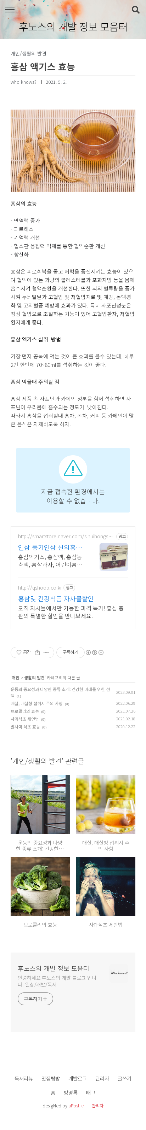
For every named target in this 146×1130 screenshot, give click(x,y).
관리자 (102, 1078)
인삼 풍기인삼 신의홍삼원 (50, 547)
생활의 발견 (34, 677)
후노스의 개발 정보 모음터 (73, 26)
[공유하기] (37, 652)
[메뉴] (10, 10)
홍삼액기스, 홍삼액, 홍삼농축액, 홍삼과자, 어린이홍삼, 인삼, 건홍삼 (51, 560)
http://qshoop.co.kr (40, 588)
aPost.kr (76, 1105)
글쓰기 (124, 1078)
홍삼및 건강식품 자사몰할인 (56, 598)
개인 (15, 677)
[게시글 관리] (46, 652)
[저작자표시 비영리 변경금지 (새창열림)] (94, 652)
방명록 (71, 1092)
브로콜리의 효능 (25, 711)
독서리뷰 (24, 1078)
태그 (90, 1092)
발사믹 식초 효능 (25, 727)
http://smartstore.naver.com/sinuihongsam (64, 536)
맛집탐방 (50, 1078)
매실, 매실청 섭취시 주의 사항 (37, 703)
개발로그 (77, 1078)
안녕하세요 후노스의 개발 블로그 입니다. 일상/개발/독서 (57, 981)
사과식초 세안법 (25, 719)
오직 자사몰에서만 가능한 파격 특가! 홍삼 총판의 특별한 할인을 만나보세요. (71, 612)
